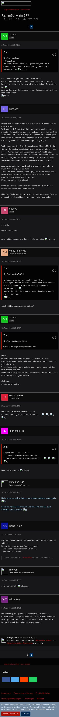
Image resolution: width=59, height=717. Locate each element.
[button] (41, 3)
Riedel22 (8, 19)
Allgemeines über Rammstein (20, 643)
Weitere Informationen (10, 713)
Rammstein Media (43, 640)
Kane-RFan (27, 558)
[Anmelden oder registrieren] (48, 3)
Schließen (25, 713)
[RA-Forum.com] (16, 3)
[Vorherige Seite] (24, 27)
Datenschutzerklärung (45, 710)
